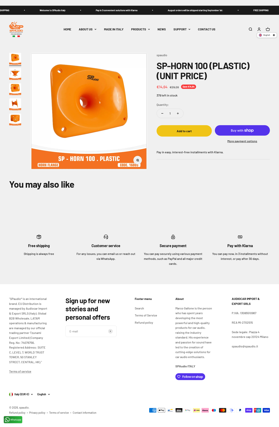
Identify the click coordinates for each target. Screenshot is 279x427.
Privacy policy (37, 412)
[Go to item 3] (15, 89)
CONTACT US (206, 29)
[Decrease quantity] (162, 113)
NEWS (162, 29)
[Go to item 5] (15, 120)
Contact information (84, 412)
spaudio (162, 55)
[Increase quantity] (177, 113)
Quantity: (163, 104)
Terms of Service (146, 315)
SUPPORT (180, 29)
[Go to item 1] (15, 59)
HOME (67, 29)
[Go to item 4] (15, 104)
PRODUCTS (138, 29)
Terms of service (20, 371)
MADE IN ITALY (114, 29)
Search (139, 308)
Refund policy (144, 322)
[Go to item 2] (15, 74)
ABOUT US (86, 29)
